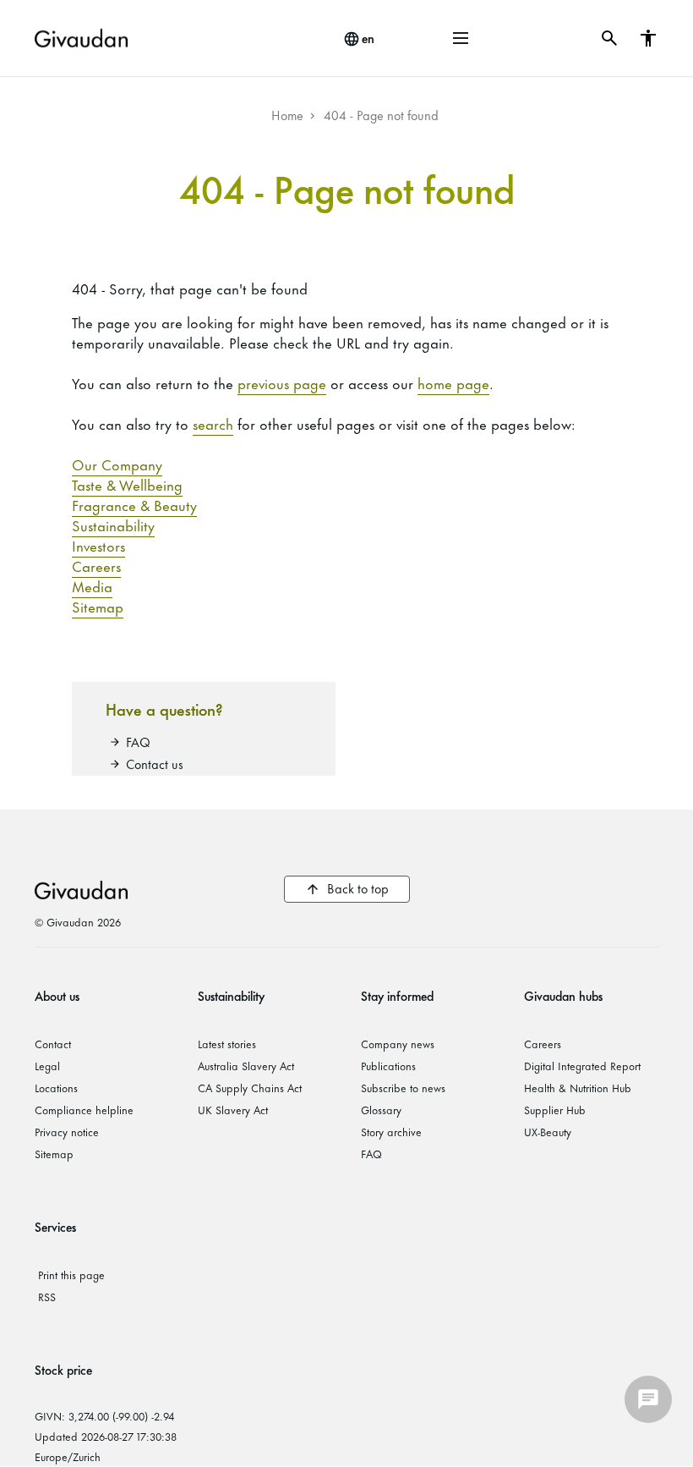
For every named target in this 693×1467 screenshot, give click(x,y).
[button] (460, 38)
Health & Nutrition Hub (577, 1087)
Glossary (381, 1109)
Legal (47, 1065)
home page (453, 382)
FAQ (138, 741)
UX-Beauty (547, 1131)
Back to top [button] (358, 888)
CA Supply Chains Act (250, 1087)
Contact (53, 1043)
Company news (397, 1043)
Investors (98, 545)
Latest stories (227, 1043)
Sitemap (97, 606)
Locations (56, 1087)
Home (287, 114)
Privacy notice (67, 1131)
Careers (96, 565)
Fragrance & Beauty (134, 504)
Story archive (391, 1131)
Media (92, 585)
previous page (281, 382)
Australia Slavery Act (246, 1065)
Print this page (71, 1274)
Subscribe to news (403, 1087)
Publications (388, 1065)
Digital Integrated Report (582, 1065)
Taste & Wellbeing (127, 484)
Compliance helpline (84, 1109)
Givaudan (81, 889)
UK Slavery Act (233, 1109)
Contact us (154, 763)
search (213, 423)
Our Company (117, 464)
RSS (47, 1296)
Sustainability (113, 525)
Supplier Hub (555, 1109)
